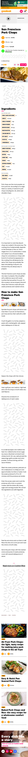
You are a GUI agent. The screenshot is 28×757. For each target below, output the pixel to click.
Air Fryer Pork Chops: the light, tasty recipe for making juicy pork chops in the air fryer (12, 646)
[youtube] (11, 751)
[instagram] (7, 751)
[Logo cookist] (6, 11)
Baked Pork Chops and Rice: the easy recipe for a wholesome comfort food (13, 714)
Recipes (14, 615)
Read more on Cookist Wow (14, 566)
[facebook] (15, 751)
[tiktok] (3, 751)
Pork (9, 615)
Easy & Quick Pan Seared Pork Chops (11, 679)
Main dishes (4, 615)
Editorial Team (6, 61)
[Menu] (21, 11)
